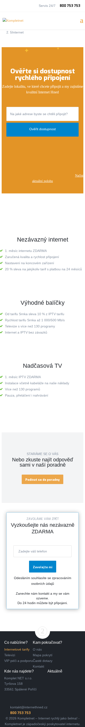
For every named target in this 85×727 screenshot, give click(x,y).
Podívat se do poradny (42, 480)
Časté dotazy (42, 661)
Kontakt (38, 666)
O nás (37, 649)
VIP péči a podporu (18, 661)
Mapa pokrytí (42, 655)
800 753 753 (70, 6)
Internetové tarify (17, 649)
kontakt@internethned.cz (28, 707)
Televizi (9, 655)
